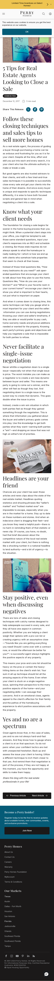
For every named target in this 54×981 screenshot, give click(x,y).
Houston (8, 911)
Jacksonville (9, 926)
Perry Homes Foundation (15, 872)
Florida (7, 921)
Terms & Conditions (13, 882)
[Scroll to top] (46, 965)
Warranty (8, 867)
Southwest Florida (12, 941)
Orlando (7, 931)
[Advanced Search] (43, 14)
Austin (7, 901)
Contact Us (9, 857)
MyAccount (9, 877)
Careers (8, 862)
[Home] (27, 14)
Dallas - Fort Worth (12, 906)
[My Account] (50, 14)
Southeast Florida (12, 936)
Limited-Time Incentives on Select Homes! (27, 4)
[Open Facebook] (35, 109)
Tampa (7, 946)
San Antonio (9, 916)
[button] (46, 974)
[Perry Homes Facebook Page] (6, 956)
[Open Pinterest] (41, 109)
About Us (8, 852)
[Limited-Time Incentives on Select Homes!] (47, 4)
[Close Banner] (51, 4)
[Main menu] (3, 13)
